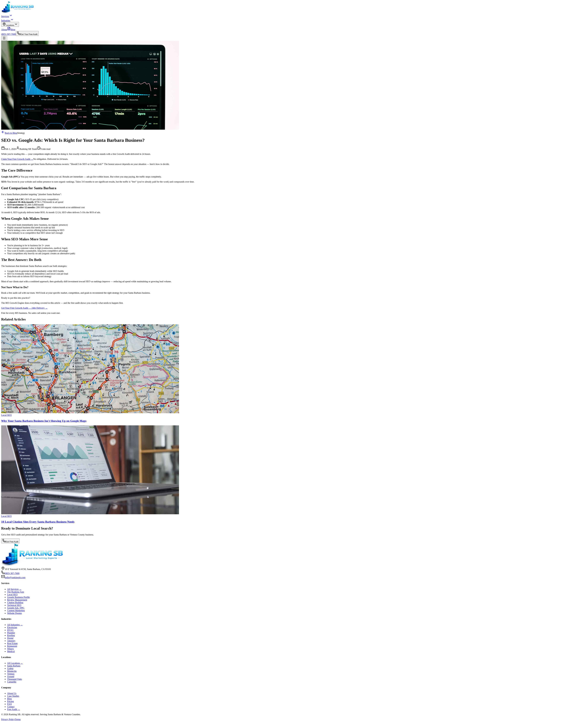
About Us (11, 693)
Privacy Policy (8, 719)
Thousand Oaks (14, 679)
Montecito (12, 671)
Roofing (11, 635)
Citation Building (15, 602)
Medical (11, 651)
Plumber (11, 632)
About (4, 29)
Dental (10, 638)
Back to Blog (11, 133)
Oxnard (10, 676)
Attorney (11, 640)
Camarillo (11, 682)
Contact (10, 706)
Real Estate (12, 643)
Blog (13, 29)
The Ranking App (15, 592)
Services (5, 16)
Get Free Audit (12, 542)
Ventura (10, 674)
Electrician (12, 627)
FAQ (9, 704)
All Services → (14, 589)
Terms (18, 719)
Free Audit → (13, 709)
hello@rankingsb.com (15, 577)
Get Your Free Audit (29, 34)
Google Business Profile (18, 597)
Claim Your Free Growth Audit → (17, 159)
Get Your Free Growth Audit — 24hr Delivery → (24, 308)
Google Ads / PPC (15, 608)
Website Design (14, 613)
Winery (10, 648)
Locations (10, 25)
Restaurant (12, 646)
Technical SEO (14, 605)
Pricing (10, 701)
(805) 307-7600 (8, 34)
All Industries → (15, 624)
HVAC (10, 630)
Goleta (10, 668)
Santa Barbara (13, 666)
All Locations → (15, 663)
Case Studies (13, 696)
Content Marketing (16, 610)
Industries (5, 20)
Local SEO (12, 594)
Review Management (17, 600)
